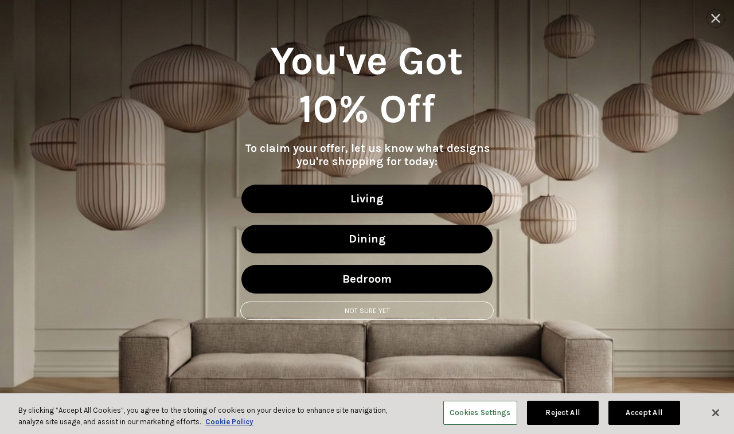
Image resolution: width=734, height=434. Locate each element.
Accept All (644, 412)
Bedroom (367, 279)
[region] (367, 413)
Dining (367, 238)
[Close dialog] (715, 18)
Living (367, 198)
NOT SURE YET (367, 311)
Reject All (562, 412)
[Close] (715, 412)
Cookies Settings (480, 412)
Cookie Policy (229, 421)
